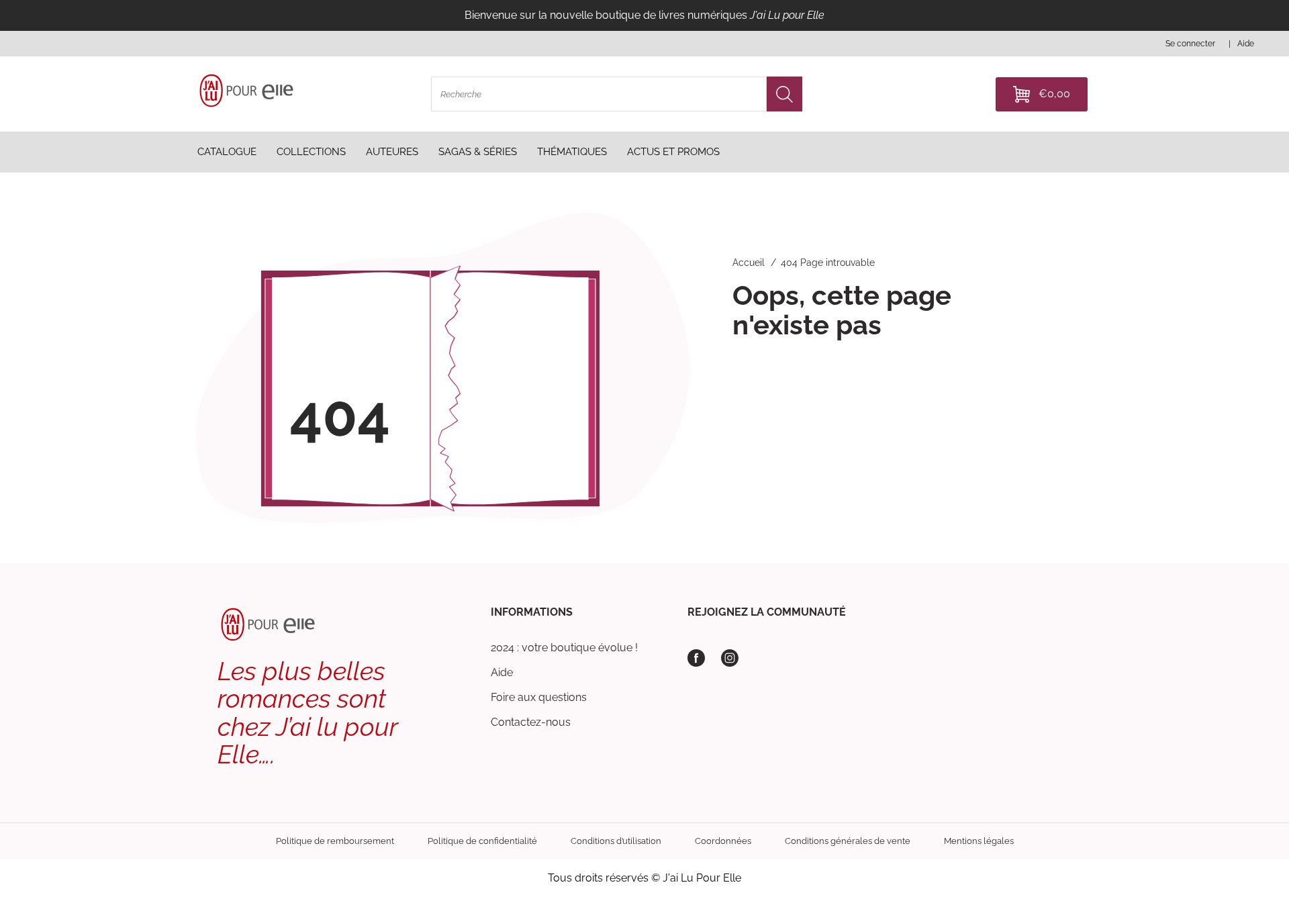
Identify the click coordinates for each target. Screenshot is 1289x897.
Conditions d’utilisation (616, 841)
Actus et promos (673, 152)
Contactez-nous (531, 722)
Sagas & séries (477, 152)
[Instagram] (729, 658)
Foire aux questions (539, 697)
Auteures (392, 152)
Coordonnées (723, 841)
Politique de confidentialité (482, 841)
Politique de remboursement (335, 841)
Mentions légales (979, 841)
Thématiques (572, 152)
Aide (502, 672)
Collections (311, 152)
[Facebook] (696, 658)
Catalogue (226, 152)
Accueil (748, 262)
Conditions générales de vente (847, 841)
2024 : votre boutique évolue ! (564, 647)
